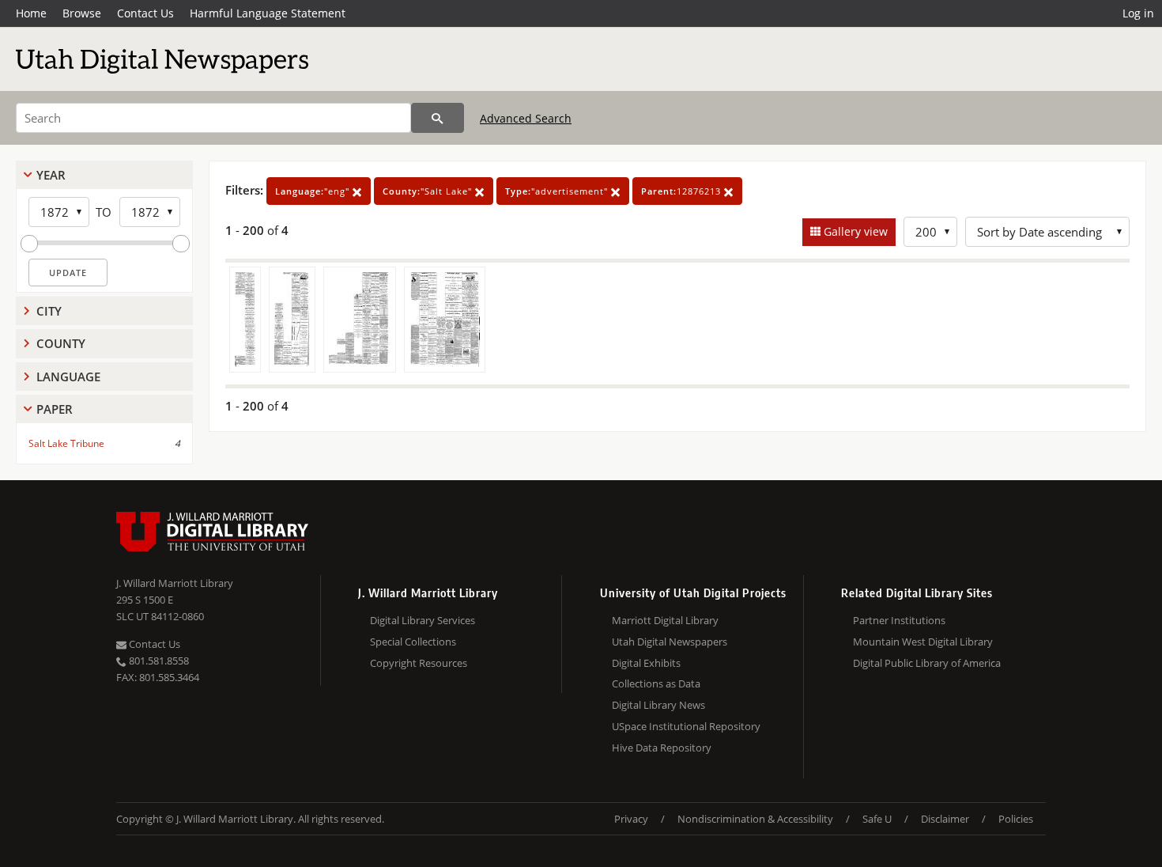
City (49, 311)
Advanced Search (526, 118)
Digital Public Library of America (927, 663)
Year (51, 175)
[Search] (437, 118)
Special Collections (413, 641)
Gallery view (854, 231)
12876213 (682, 191)
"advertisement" (558, 191)
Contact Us (145, 13)
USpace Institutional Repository (686, 726)
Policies (1015, 819)
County (60, 343)
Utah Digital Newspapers (669, 641)
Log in (1138, 13)
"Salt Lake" (429, 191)
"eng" (314, 191)
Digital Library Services (422, 620)
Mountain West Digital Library (923, 641)
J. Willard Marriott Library (174, 583)
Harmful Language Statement (267, 13)
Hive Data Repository (661, 747)
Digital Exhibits (646, 663)
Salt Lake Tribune (66, 443)
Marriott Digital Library (665, 620)
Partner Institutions (899, 620)
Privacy (631, 819)
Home (31, 13)
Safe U (877, 819)
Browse (81, 13)
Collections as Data (656, 683)
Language (68, 376)
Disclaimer (945, 819)
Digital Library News (658, 705)
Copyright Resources (418, 663)
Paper (54, 409)
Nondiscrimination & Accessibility (755, 819)
